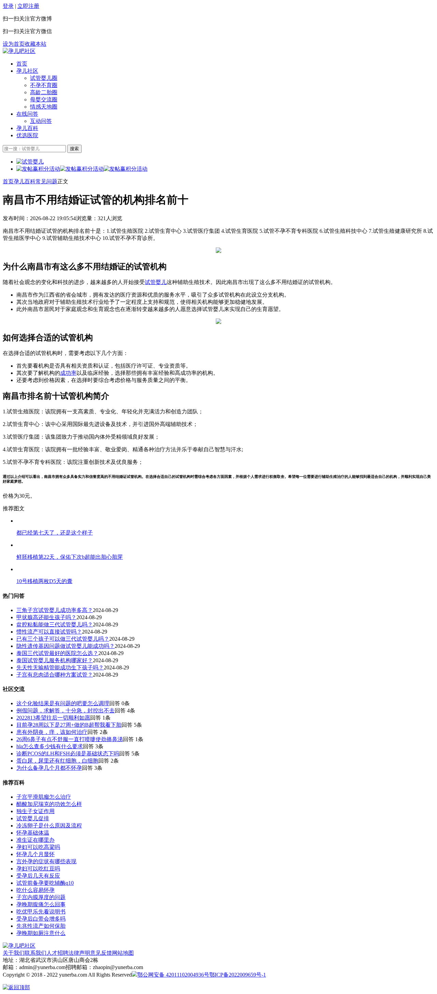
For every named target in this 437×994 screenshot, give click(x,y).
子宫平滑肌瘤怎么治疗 (43, 797)
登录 (8, 6)
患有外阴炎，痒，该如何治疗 (51, 732)
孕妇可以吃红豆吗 (38, 868)
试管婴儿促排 (32, 818)
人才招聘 (57, 953)
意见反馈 (101, 953)
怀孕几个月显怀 (35, 854)
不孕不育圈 (43, 85)
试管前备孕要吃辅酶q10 (45, 883)
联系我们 (35, 953)
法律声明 (79, 953)
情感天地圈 (43, 107)
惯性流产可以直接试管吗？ (49, 632)
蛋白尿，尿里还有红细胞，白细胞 (57, 761)
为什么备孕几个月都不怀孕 (49, 768)
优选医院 (27, 135)
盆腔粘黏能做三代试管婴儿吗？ (54, 624)
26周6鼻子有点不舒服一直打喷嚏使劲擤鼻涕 (69, 739)
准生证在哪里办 (35, 840)
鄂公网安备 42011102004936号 (173, 975)
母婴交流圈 (43, 99)
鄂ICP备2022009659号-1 (237, 975)
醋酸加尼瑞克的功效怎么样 (49, 804)
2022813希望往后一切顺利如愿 (53, 718)
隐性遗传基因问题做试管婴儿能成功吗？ (65, 646)
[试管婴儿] (19, 51)
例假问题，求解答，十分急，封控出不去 (65, 710)
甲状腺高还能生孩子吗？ (46, 617)
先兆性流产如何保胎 (41, 926)
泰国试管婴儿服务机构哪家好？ (54, 660)
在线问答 (27, 114)
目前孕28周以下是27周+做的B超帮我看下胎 (69, 725)
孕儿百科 (27, 128)
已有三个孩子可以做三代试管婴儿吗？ (62, 639)
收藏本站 (35, 44)
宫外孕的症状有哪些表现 (46, 861)
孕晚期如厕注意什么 (41, 933)
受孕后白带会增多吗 (41, 919)
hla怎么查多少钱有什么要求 (49, 746)
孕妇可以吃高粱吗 (38, 847)
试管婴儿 (156, 282)
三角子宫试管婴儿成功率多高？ (54, 610)
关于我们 (14, 953)
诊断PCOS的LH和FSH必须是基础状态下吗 (67, 753)
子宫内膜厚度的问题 (41, 897)
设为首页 (14, 44)
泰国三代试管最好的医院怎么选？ (57, 653)
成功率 (68, 373)
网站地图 (123, 953)
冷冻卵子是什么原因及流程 (49, 825)
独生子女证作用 (35, 811)
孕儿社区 (27, 71)
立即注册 (28, 6)
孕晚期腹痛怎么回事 (41, 904)
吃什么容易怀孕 (35, 890)
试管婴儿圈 (43, 78)
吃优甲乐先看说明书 (41, 911)
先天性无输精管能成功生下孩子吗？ (60, 667)
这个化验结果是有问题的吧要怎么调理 (62, 703)
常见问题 (46, 181)
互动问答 (41, 121)
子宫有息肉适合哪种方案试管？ (54, 675)
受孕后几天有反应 (38, 876)
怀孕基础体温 (32, 833)
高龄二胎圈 (43, 92)
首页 (21, 64)
